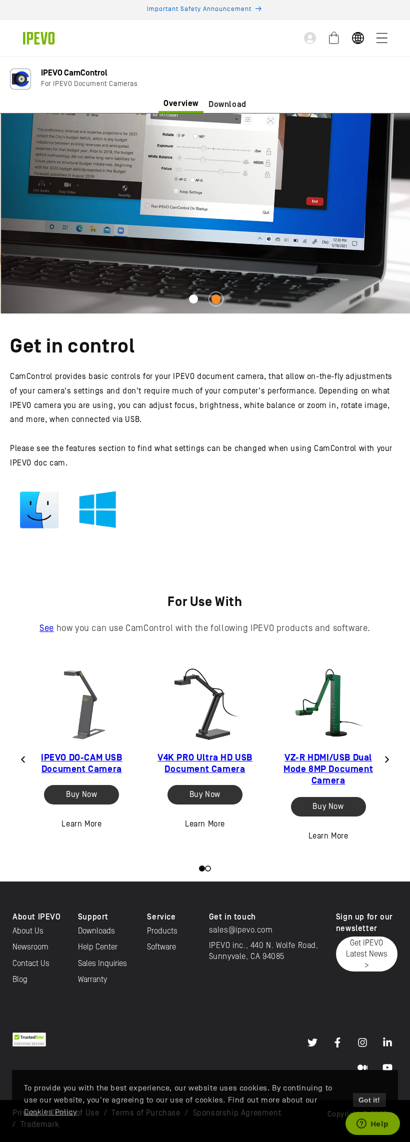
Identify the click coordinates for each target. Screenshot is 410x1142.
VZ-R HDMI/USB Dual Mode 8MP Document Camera (328, 769)
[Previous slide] (23, 760)
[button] (382, 38)
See (47, 628)
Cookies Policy (50, 1112)
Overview (181, 103)
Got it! (369, 1100)
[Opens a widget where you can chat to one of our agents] (372, 1124)
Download (227, 104)
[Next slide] (387, 760)
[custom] (312, 1042)
